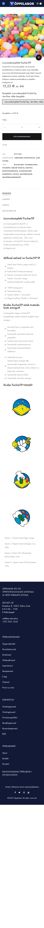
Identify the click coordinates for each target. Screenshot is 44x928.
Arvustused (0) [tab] (9, 211)
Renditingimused (9, 723)
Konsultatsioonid (9, 649)
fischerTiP (6, 168)
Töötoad (5, 682)
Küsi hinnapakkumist (22, 137)
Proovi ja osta (8, 687)
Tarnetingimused (9, 706)
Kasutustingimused (9, 728)
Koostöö (5, 764)
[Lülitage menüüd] (3, 3)
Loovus (16, 174)
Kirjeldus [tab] (6, 193)
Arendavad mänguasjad (24, 158)
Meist (4, 753)
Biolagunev (19, 165)
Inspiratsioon (7, 666)
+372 (5, 621)
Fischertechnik (31, 165)
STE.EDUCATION (9, 775)
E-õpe (4, 676)
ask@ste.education (10, 618)
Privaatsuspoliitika (9, 717)
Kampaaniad (7, 671)
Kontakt (5, 758)
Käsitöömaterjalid (10, 171)
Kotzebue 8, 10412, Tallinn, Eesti (16, 606)
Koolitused (6, 655)
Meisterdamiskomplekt (11, 177)
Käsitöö (29, 168)
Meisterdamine (26, 174)
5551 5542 (13, 621)
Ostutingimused (8, 712)
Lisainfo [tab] (6, 199)
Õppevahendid (8, 644)
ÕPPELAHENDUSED (11, 637)
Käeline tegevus (18, 168)
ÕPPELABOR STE (9, 589)
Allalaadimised (8, 660)
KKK (4, 734)
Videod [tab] (5, 205)
